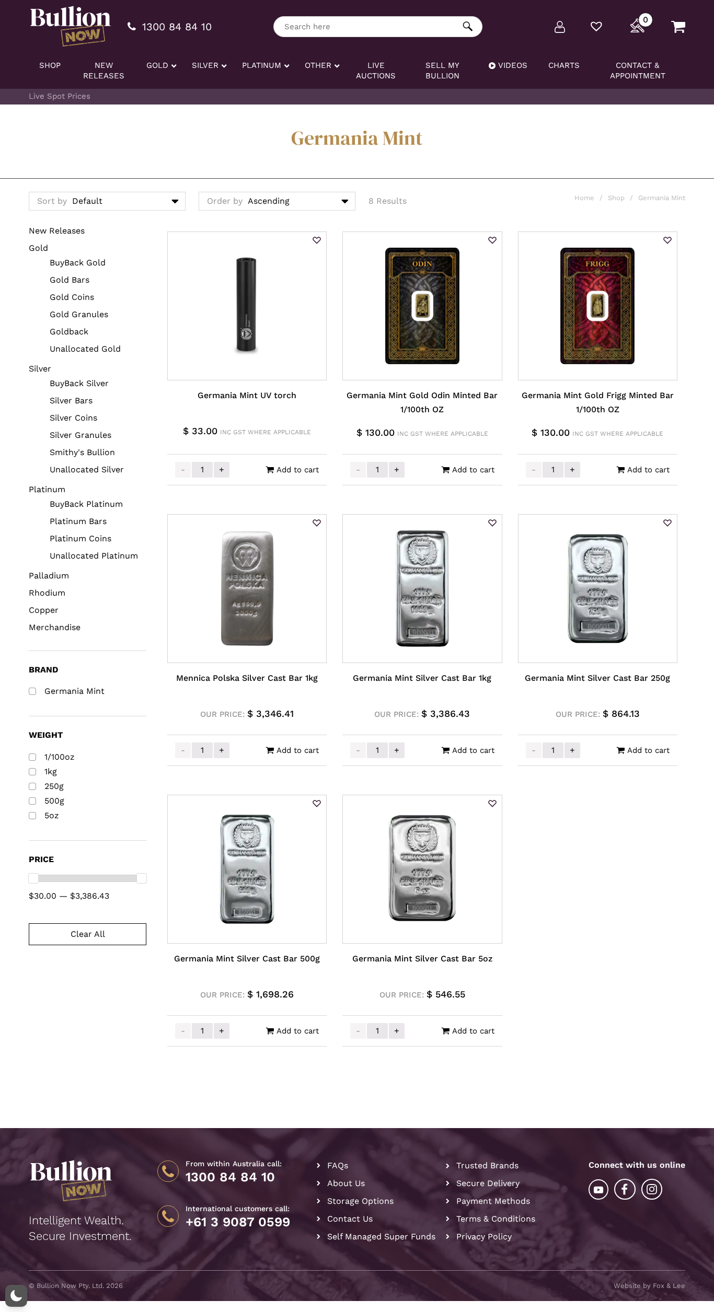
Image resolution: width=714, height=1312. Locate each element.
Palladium (49, 575)
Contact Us (350, 1219)
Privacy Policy (484, 1236)
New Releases (57, 231)
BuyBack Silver (79, 383)
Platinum (47, 489)
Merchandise (54, 627)
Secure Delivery (488, 1183)
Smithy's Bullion (82, 452)
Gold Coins (72, 297)
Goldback (69, 331)
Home (584, 198)
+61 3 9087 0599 (238, 1222)
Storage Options (360, 1201)
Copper (44, 610)
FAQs (337, 1165)
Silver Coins (73, 418)
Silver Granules (80, 435)
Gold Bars (69, 280)
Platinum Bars (78, 521)
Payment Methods (493, 1201)
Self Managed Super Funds (381, 1236)
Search (468, 26)
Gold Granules (79, 314)
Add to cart (298, 469)
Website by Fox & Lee (649, 1286)
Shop (616, 198)
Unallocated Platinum (94, 556)
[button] (316, 241)
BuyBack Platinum (86, 504)
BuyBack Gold (78, 263)
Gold (38, 248)
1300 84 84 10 (230, 1177)
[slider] (33, 878)
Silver (40, 369)
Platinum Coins (80, 538)
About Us (346, 1183)
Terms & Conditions (495, 1219)
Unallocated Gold (85, 349)
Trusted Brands (487, 1165)
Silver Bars (71, 400)
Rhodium (47, 593)
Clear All (88, 934)
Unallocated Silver (87, 469)
